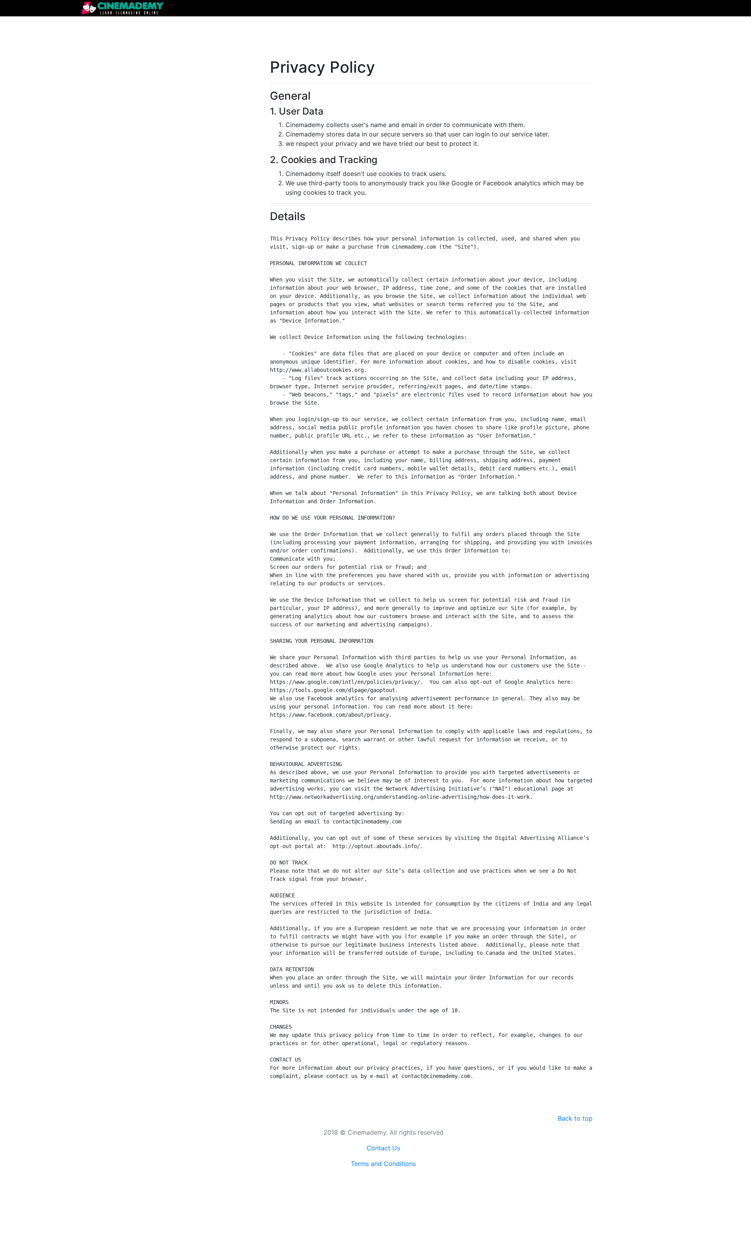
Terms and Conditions (383, 1164)
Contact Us (383, 1148)
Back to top (575, 1118)
